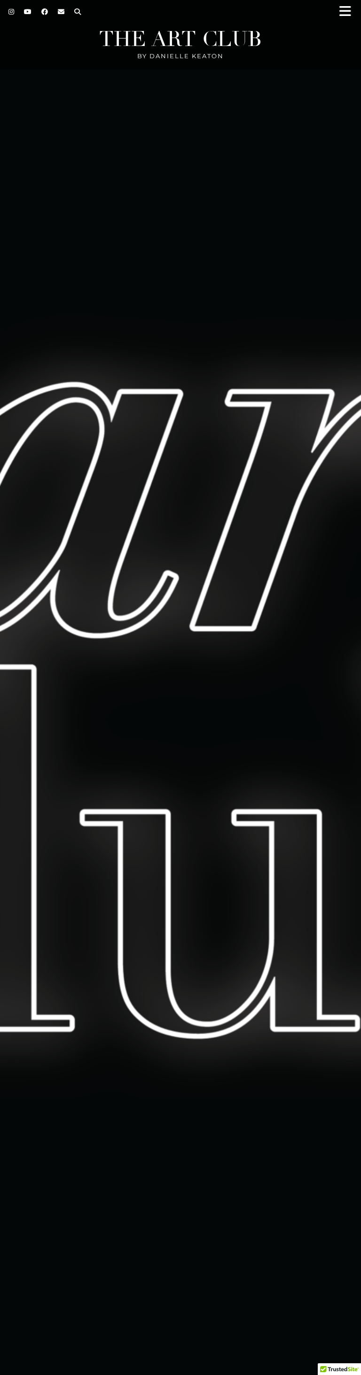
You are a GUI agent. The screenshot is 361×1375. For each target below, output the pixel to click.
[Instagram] (11, 12)
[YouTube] (28, 12)
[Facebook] (44, 12)
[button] (348, 12)
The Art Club (180, 39)
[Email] (61, 12)
